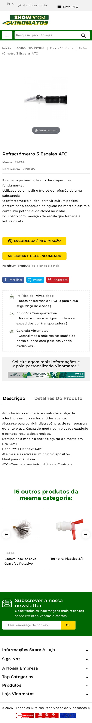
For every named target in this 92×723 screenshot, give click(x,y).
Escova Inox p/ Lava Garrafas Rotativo (20, 561)
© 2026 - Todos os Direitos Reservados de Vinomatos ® (46, 708)
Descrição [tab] (14, 398)
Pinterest (60, 280)
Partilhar (16, 280)
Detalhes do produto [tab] (58, 398)
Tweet (38, 280)
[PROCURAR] (83, 35)
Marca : (8, 162)
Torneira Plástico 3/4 (66, 559)
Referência (11, 169)
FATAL (20, 162)
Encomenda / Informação (34, 241)
